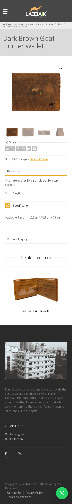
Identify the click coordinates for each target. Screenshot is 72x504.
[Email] (7, 148)
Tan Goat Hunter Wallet (36, 311)
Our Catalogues (14, 434)
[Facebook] (18, 148)
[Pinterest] (23, 148)
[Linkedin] (29, 148)
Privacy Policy (34, 493)
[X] (12, 148)
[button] (60, 67)
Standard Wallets (39, 159)
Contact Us (14, 493)
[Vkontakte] (34, 148)
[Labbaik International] (36, 11)
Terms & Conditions (19, 497)
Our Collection (14, 439)
